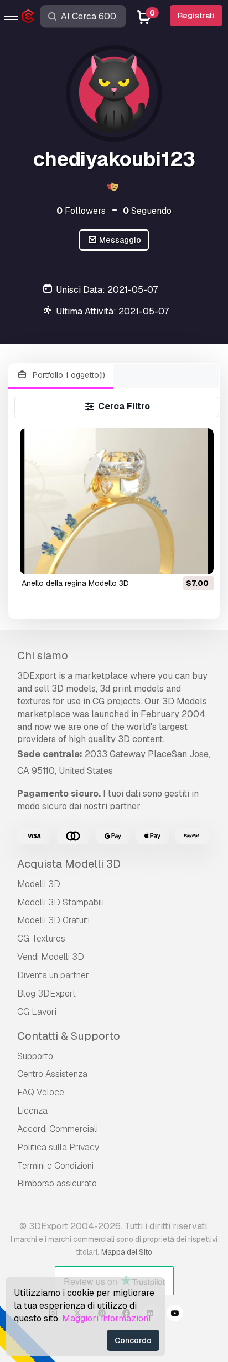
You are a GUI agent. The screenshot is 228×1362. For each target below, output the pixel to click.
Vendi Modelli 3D (50, 957)
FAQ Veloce (40, 1092)
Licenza (32, 1110)
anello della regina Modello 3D (75, 583)
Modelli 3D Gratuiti (53, 920)
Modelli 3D (38, 884)
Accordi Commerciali (57, 1129)
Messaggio (119, 240)
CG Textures (41, 938)
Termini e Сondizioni (55, 1165)
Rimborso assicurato (57, 1183)
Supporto (35, 1056)
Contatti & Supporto (68, 1036)
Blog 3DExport (46, 993)
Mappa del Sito (126, 1252)
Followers (81, 211)
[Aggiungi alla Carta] (175, 558)
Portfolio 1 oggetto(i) (67, 375)
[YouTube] (175, 1315)
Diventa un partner (53, 975)
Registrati (196, 16)
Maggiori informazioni (106, 1318)
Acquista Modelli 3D (69, 864)
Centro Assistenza (52, 1074)
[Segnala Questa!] (198, 558)
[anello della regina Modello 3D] (117, 501)
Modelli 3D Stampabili (60, 902)
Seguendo (147, 211)
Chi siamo (42, 655)
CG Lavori (36, 1012)
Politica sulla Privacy (58, 1147)
